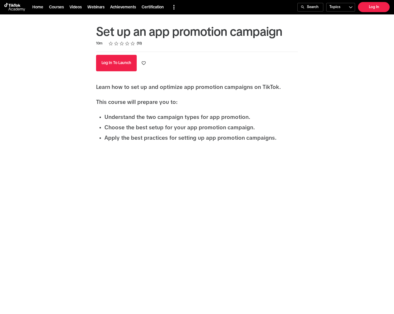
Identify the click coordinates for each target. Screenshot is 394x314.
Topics (334, 7)
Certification (153, 7)
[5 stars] (133, 43)
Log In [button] (374, 7)
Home (37, 7)
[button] (174, 7)
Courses (56, 7)
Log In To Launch (116, 63)
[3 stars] (122, 43)
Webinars (95, 7)
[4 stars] (127, 43)
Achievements (123, 7)
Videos (76, 7)
